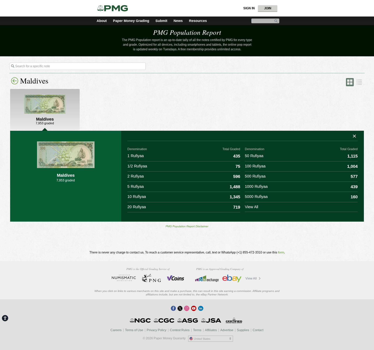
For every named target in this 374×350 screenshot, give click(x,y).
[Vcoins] (175, 278)
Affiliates (211, 330)
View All (251, 278)
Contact (258, 330)
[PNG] (151, 278)
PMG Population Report (187, 32)
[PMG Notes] (114, 8)
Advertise (226, 330)
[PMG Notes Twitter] (180, 309)
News (178, 21)
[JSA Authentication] (211, 320)
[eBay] (232, 278)
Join (267, 8)
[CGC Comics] (164, 320)
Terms (197, 330)
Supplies (243, 330)
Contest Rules (180, 330)
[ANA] (124, 278)
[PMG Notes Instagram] (187, 309)
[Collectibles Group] (233, 320)
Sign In (249, 8)
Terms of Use (134, 330)
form (281, 252)
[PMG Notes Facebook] (173, 309)
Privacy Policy (156, 330)
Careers (116, 330)
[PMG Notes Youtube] (194, 309)
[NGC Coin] (140, 320)
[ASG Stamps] (188, 320)
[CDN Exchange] (207, 278)
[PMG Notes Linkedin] (201, 309)
